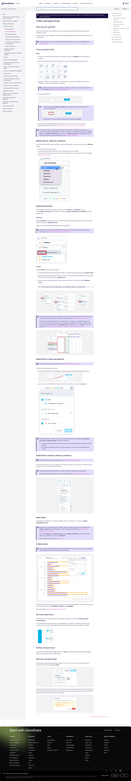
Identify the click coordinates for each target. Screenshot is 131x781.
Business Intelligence (15, 742)
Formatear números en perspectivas (12, 83)
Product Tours (88, 742)
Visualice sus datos (9, 29)
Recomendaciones (116, 37)
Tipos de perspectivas (10, 34)
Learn (40, 3)
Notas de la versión (7, 111)
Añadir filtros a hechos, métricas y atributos (121, 29)
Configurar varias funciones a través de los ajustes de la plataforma (65, 326)
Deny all (115, 775)
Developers (69, 736)
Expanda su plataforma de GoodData (9, 98)
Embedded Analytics (15, 755)
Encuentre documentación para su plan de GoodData (11, 17)
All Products (4, 8)
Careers (106, 747)
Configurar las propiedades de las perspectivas (12, 43)
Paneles (5, 57)
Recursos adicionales (8, 108)
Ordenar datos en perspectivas (13, 39)
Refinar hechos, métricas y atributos (119, 18)
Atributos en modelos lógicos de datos (59, 231)
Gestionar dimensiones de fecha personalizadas (12, 79)
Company (106, 740)
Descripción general (117, 13)
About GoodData (109, 736)
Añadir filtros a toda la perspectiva (118, 25)
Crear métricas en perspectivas (60, 89)
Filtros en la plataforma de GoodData (13, 70)
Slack (126, 3)
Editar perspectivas (117, 39)
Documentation (66, 3)
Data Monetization (14, 760)
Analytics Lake (13, 745)
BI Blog (86, 760)
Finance (30, 752)
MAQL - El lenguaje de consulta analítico (11, 67)
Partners (106, 745)
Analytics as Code (14, 750)
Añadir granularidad (118, 22)
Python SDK (69, 740)
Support (75, 3)
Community (56, 3)
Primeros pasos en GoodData (10, 21)
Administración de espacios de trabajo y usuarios (10, 94)
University (48, 3)
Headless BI (12, 752)
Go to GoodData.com (86, 3)
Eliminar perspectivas (117, 41)
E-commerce (31, 750)
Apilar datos (116, 32)
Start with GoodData (25, 730)
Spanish (125, 8)
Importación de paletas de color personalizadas (11, 63)
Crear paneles (43, 43)
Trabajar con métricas (9, 46)
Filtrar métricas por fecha (82, 473)
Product (12, 736)
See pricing (117, 730)
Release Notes (69, 750)
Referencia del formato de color (11, 88)
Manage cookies (105, 775)
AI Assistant (12, 747)
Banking (30, 768)
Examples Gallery (70, 745)
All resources (88, 740)
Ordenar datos (117, 35)
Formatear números (45, 155)
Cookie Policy (8, 777)
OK (124, 775)
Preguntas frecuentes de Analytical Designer (13, 53)
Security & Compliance (15, 765)
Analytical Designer (8, 26)
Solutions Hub (31, 740)
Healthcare (31, 747)
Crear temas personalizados (10, 60)
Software (30, 745)
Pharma (30, 760)
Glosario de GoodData (8, 106)
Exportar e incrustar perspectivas (9, 49)
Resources (88, 736)
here (67, 15)
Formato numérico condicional (11, 85)
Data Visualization (14, 757)
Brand (105, 752)
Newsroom (106, 750)
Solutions (31, 736)
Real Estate (31, 757)
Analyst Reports (89, 750)
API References (70, 747)
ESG (29, 762)
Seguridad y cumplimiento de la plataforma (10, 102)
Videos (86, 752)
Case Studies (88, 745)
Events (86, 757)
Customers (106, 742)
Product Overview (14, 740)
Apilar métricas (58, 538)
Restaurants (31, 765)
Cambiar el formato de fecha (11, 76)
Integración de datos (8, 90)
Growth (116, 8)
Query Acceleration (14, 762)
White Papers (88, 747)
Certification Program (52, 750)
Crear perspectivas (10, 31)
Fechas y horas (7, 73)
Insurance (30, 755)
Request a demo (108, 730)
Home (4, 14)
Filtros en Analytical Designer (12, 37)
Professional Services (33, 742)
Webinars (87, 755)
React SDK (69, 742)
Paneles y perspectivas (8, 23)
